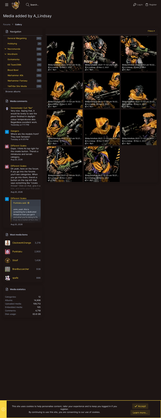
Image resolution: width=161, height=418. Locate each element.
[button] (6, 5)
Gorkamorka (13, 59)
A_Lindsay (54, 67)
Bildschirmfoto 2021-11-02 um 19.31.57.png (67, 138)
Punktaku (17, 251)
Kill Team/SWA (14, 64)
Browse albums (13, 91)
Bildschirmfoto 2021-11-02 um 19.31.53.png (104, 138)
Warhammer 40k (15, 75)
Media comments (18, 101)
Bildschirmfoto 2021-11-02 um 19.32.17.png (141, 65)
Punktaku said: (19, 203)
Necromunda (14, 49)
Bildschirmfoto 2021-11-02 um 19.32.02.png (141, 101)
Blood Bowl (13, 70)
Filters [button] (150, 31)
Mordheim (12, 54)
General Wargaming (17, 38)
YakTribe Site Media (17, 86)
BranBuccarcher (20, 269)
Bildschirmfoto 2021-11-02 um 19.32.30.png (67, 65)
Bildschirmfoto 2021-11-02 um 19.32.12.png (67, 101)
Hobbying (12, 43)
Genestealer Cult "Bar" (22, 108)
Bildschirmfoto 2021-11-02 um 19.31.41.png (67, 175)
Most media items (19, 234)
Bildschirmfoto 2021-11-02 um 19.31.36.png (104, 175)
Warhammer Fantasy (17, 80)
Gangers (15, 131)
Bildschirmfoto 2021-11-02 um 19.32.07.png (104, 101)
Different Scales (18, 145)
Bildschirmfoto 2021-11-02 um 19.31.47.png (141, 138)
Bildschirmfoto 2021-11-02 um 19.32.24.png (104, 65)
